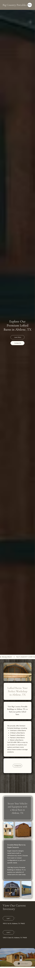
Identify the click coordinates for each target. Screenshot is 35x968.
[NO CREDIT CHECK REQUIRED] (17, 657)
